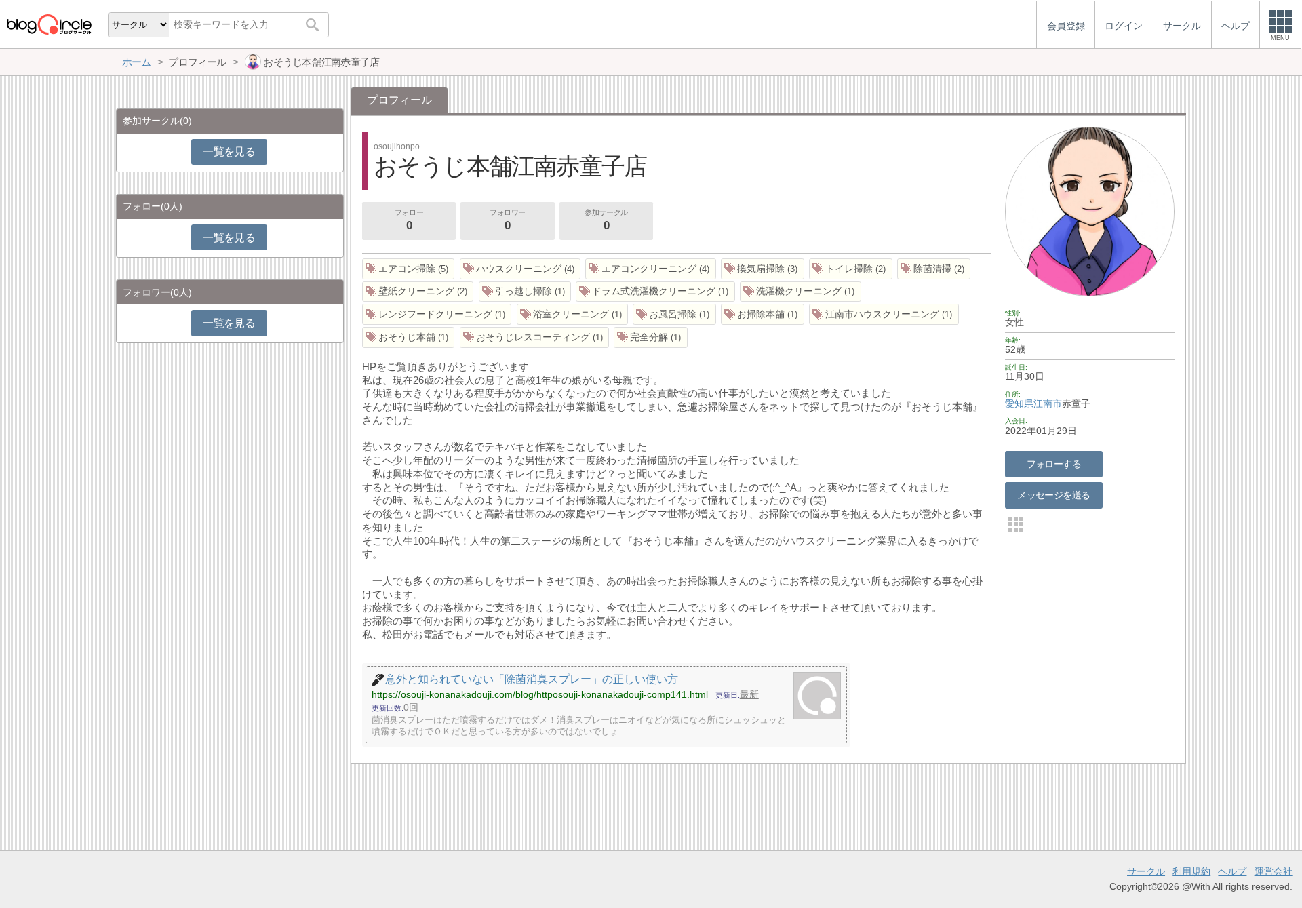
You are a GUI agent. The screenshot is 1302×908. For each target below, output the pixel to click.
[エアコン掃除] (408, 269)
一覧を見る (229, 151)
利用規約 (1191, 871)
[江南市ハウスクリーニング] (884, 314)
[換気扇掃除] (763, 269)
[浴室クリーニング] (572, 314)
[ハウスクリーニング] (520, 269)
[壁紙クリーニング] (418, 292)
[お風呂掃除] (674, 314)
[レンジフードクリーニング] (437, 314)
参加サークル (606, 220)
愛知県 (1019, 403)
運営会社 (1274, 871)
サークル (1146, 871)
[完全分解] (650, 337)
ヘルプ (1232, 871)
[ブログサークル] (49, 24)
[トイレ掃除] (851, 269)
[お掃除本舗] (763, 314)
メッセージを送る (1053, 495)
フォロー (409, 220)
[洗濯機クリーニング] (801, 292)
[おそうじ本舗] (408, 337)
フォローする (1054, 463)
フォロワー (508, 220)
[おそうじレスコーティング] (534, 337)
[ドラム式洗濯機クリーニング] (655, 292)
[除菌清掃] (934, 269)
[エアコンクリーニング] (650, 269)
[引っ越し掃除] (525, 292)
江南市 (1047, 403)
